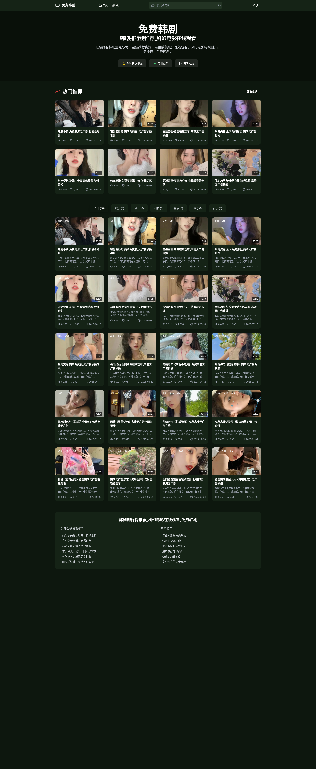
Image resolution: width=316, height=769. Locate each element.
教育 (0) (139, 208)
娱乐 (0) (119, 208)
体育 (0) (197, 208)
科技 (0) (158, 208)
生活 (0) (178, 208)
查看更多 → (254, 91)
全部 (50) (99, 208)
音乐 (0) (217, 208)
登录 (255, 5)
